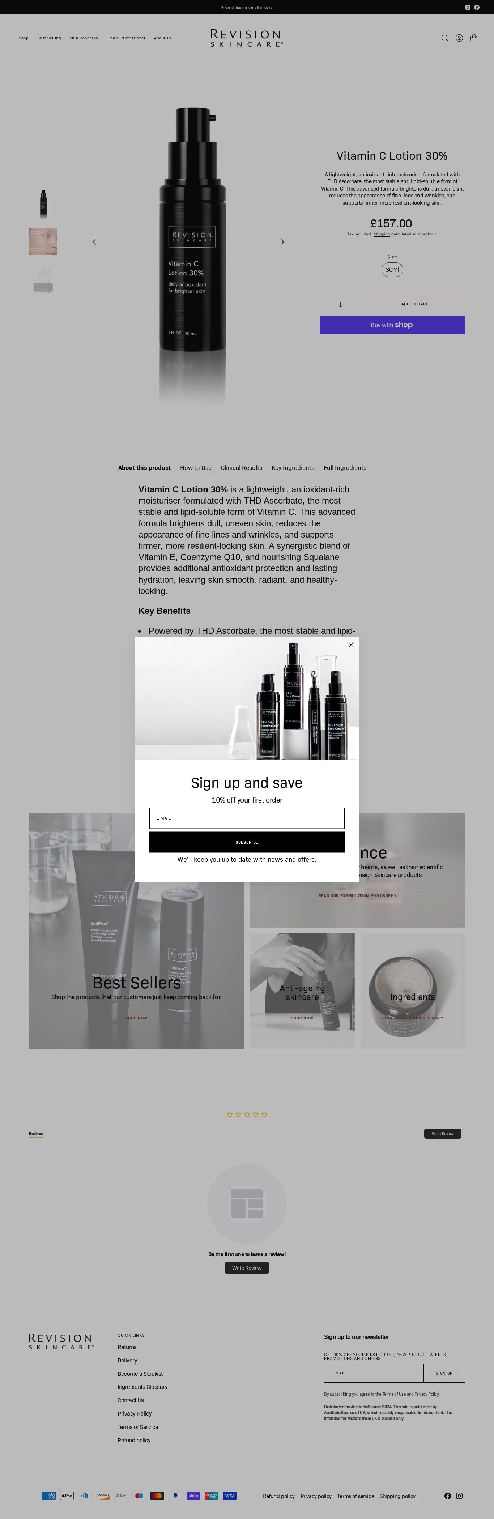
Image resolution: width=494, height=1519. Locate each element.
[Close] (351, 645)
